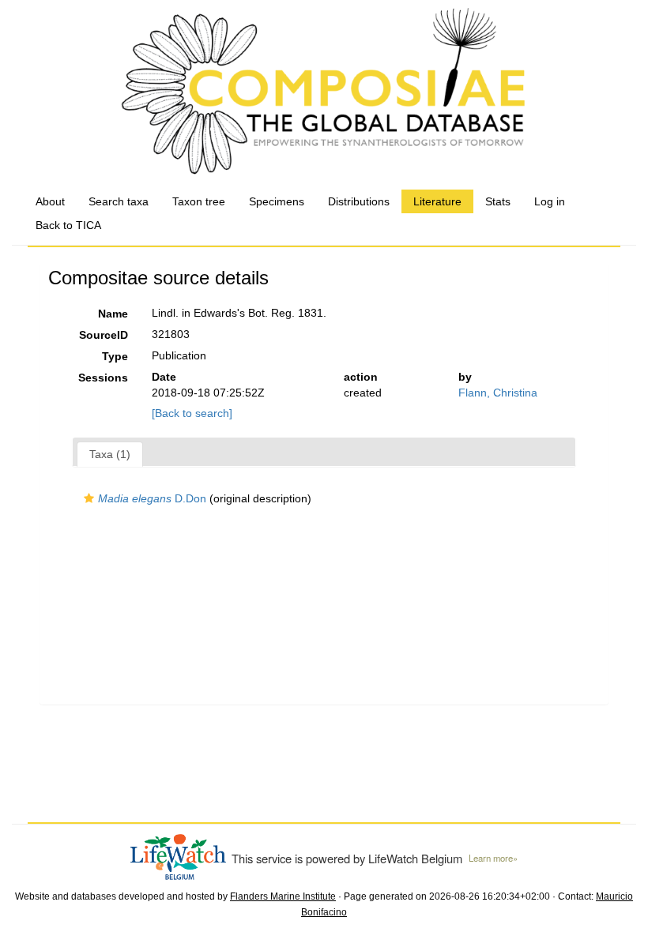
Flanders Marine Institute (283, 896)
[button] (89, 498)
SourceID (103, 335)
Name (113, 313)
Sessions (103, 377)
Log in (549, 201)
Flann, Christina (497, 392)
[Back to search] (192, 413)
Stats (497, 201)
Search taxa (119, 201)
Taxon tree (198, 201)
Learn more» (493, 857)
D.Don (152, 498)
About (50, 201)
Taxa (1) (109, 454)
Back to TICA (68, 225)
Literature (437, 201)
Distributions (359, 201)
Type (115, 356)
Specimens (276, 201)
